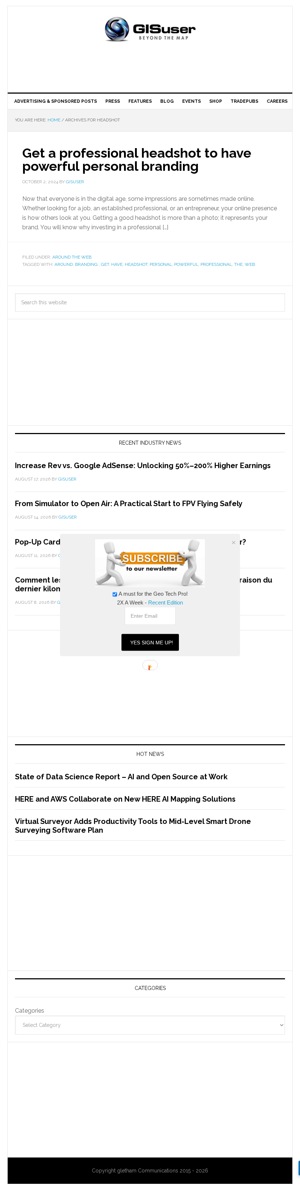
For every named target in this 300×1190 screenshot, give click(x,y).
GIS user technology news (150, 30)
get (105, 264)
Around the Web (71, 257)
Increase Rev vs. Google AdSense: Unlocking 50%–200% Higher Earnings (143, 465)
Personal (161, 264)
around (64, 264)
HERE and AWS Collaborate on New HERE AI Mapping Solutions (125, 799)
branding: (87, 264)
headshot (136, 264)
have (117, 264)
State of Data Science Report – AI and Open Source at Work (121, 776)
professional (216, 264)
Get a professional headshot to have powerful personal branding (136, 159)
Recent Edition (165, 602)
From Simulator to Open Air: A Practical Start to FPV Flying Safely (129, 503)
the (238, 264)
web (250, 264)
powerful (186, 264)
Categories (29, 1010)
